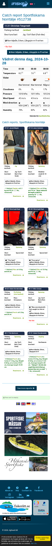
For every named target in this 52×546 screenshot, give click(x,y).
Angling (41, 337)
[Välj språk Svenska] (18, 404)
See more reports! (25, 388)
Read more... (18, 196)
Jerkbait (27, 30)
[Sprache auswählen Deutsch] (28, 404)
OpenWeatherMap (44, 116)
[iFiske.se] (19, 4)
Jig (16, 166)
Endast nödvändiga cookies (42, 538)
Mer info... (34, 543)
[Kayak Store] (26, 445)
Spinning (41, 166)
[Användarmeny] (4, 4)
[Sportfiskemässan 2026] (26, 422)
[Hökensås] (26, 464)
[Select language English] (23, 404)
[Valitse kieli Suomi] (33, 404)
